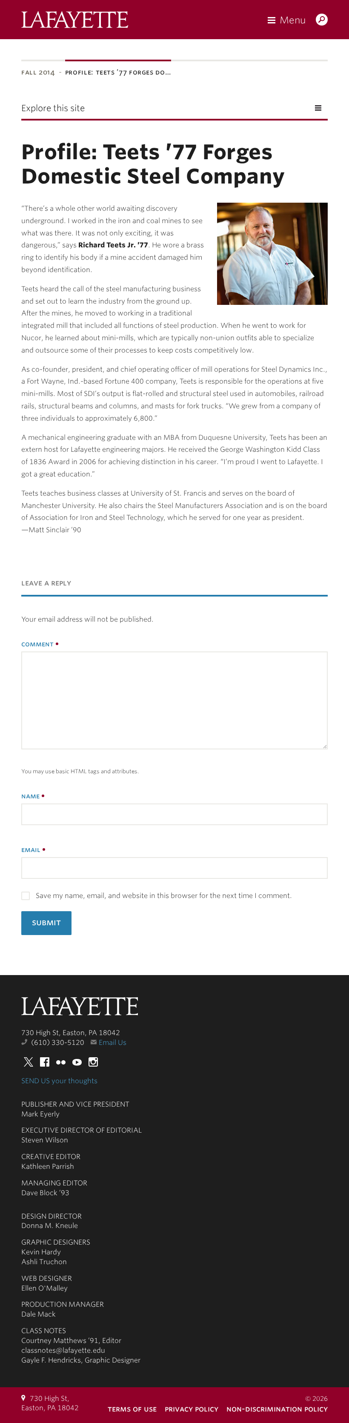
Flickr (61, 1062)
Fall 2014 (38, 72)
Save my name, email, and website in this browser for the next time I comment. (164, 896)
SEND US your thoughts (59, 1081)
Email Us (112, 1043)
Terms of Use (132, 1408)
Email (30, 850)
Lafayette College (79, 1009)
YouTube (77, 1062)
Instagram (93, 1062)
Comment (37, 644)
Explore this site (53, 108)
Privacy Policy (191, 1408)
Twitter (28, 1062)
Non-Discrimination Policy (277, 1408)
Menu (293, 20)
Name (30, 796)
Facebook (44, 1062)
